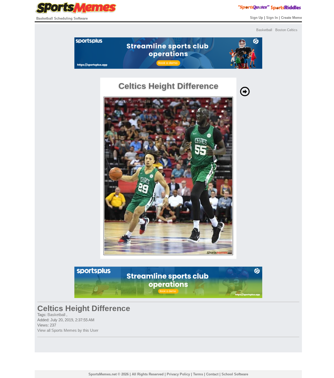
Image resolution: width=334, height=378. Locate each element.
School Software (235, 374)
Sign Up (256, 18)
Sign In (272, 18)
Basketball (264, 30)
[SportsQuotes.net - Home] (243, 9)
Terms (198, 374)
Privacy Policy (178, 374)
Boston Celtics (286, 30)
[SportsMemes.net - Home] (76, 13)
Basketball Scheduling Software (62, 18)
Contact (212, 374)
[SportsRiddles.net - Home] (281, 9)
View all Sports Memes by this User (67, 330)
